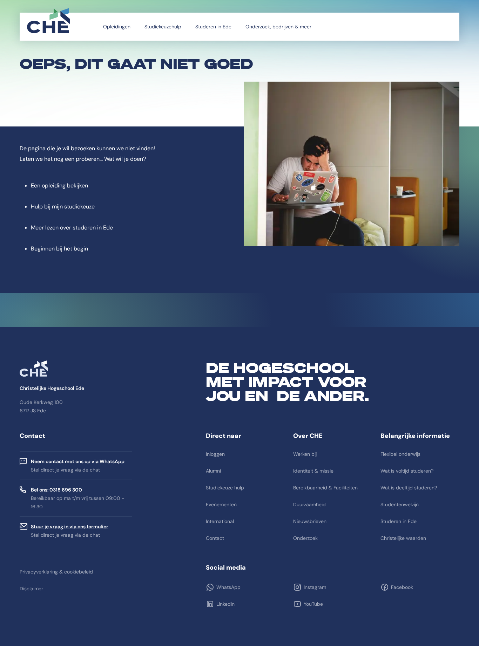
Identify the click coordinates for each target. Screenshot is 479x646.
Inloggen (215, 454)
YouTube (313, 604)
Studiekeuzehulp (162, 26)
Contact (215, 538)
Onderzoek (305, 538)
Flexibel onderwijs (400, 454)
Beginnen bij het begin (59, 248)
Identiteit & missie (313, 471)
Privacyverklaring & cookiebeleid (56, 572)
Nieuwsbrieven (309, 521)
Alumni (213, 471)
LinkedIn (225, 604)
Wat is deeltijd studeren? (408, 487)
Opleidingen (116, 26)
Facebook (402, 587)
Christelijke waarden (403, 538)
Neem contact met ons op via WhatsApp (77, 461)
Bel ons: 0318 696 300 (56, 490)
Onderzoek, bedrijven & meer (278, 26)
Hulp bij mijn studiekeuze (63, 206)
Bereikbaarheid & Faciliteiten (325, 487)
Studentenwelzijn (399, 504)
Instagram (315, 587)
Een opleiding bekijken (59, 185)
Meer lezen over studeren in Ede (72, 227)
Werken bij (305, 454)
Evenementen (221, 504)
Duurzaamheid (309, 504)
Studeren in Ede (213, 26)
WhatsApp (228, 587)
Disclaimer (31, 588)
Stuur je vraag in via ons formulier (69, 526)
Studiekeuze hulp (225, 487)
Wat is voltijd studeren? (406, 471)
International (220, 521)
